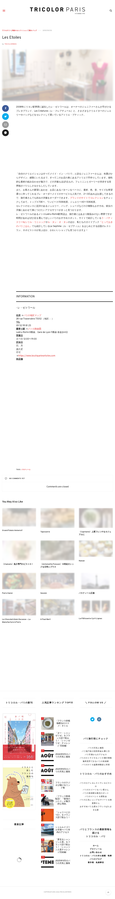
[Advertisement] (64, 144)
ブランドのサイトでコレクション (87, 198)
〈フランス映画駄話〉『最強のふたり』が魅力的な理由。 (62, 800)
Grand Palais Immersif (12, 530)
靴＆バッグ (33, 30)
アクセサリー (6, 30)
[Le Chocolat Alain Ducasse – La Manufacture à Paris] (19, 607)
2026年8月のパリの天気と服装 (62, 755)
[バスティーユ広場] (96, 581)
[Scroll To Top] (108, 892)
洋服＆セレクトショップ (20, 30)
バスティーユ (25, 470)
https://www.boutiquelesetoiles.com (36, 355)
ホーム (96, 845)
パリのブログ (96, 859)
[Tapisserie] (57, 518)
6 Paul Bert (45, 619)
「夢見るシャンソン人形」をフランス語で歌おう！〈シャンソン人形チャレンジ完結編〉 (62, 846)
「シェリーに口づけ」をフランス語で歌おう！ (62, 815)
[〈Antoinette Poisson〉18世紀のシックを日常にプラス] (57, 550)
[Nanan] (96, 548)
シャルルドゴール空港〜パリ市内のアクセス (62, 830)
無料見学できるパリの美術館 (96, 761)
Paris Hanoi (7, 593)
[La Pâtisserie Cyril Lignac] (96, 607)
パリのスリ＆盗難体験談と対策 (96, 764)
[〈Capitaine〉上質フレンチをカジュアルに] (96, 518)
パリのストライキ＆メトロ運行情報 (96, 758)
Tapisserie (45, 532)
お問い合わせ (96, 852)
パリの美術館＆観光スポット (96, 793)
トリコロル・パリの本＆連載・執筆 (96, 855)
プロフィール (96, 849)
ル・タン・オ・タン (58, 222)
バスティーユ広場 (87, 593)
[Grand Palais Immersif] (19, 517)
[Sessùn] (57, 581)
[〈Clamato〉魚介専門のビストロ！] (19, 550)
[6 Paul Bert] (57, 607)
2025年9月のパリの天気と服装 (62, 862)
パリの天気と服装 (96, 747)
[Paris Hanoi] (19, 581)
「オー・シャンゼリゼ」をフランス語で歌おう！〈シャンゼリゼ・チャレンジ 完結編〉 (62, 739)
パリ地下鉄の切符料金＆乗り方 (96, 751)
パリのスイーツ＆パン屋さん (96, 789)
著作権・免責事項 (96, 862)
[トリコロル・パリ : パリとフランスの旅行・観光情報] (57, 10)
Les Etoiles (11, 37)
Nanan (82, 561)
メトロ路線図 (34, 329)
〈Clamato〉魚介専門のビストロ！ (17, 564)
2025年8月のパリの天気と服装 (62, 770)
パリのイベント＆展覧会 (96, 796)
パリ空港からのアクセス (96, 754)
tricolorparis (10, 44)
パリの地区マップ (32, 315)
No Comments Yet (17, 478)
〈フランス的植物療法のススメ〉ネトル (62, 723)
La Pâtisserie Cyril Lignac (91, 618)
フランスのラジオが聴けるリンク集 (62, 785)
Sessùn (43, 593)
